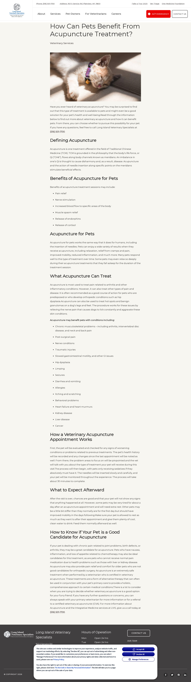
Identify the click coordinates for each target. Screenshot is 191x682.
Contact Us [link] (179, 14)
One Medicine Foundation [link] (173, 4)
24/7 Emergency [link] (160, 14)
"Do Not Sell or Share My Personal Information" (73, 667)
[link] (17, 10)
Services (55, 13)
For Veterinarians (95, 13)
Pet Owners (73, 13)
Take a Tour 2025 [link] (139, 4)
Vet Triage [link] (154, 4)
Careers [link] (116, 13)
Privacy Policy (58, 659)
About (41, 13)
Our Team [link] (132, 641)
